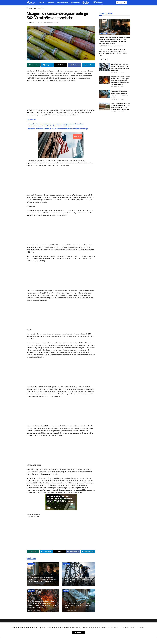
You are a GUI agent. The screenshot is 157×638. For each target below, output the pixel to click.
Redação (31, 22)
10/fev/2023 (40, 22)
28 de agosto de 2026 (34, 584)
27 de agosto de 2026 (70, 584)
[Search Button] (125, 2)
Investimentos (75, 3)
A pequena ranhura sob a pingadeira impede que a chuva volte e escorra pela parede (77, 605)
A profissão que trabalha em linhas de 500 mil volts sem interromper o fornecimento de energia (58, 128)
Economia (31, 564)
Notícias (41, 3)
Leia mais (104, 59)
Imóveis (66, 590)
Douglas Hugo (105, 46)
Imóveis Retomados (63, 3)
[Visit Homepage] (31, 2)
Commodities (40, 8)
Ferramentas (50, 3)
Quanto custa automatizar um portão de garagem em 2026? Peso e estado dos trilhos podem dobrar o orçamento (120, 106)
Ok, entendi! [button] (78, 632)
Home (28, 8)
